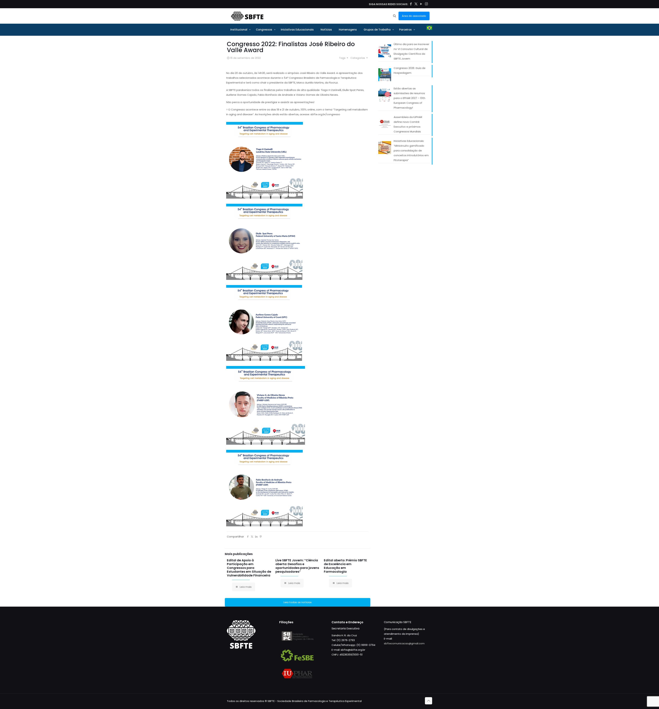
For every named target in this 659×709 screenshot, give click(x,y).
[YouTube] (421, 4)
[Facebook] (411, 4)
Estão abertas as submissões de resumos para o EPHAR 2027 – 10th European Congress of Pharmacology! (409, 98)
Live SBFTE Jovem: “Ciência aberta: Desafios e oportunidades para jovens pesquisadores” (297, 566)
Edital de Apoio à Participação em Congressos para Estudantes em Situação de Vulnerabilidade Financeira (249, 567)
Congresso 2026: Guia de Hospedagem (409, 70)
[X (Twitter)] (416, 4)
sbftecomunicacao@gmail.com (404, 643)
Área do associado (414, 16)
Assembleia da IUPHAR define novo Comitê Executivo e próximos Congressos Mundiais (408, 124)
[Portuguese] (429, 30)
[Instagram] (426, 4)
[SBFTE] (247, 16)
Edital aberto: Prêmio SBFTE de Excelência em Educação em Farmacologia (345, 566)
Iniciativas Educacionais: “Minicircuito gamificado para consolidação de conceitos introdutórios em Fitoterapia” (411, 150)
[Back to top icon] (428, 700)
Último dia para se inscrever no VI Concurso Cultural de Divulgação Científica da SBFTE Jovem (411, 51)
